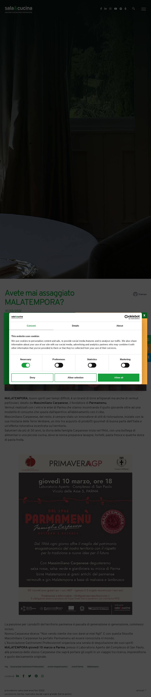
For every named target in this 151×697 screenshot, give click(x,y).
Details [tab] (75, 325)
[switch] (59, 365)
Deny (32, 377)
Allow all (118, 377)
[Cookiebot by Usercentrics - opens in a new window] (127, 317)
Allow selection (75, 377)
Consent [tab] (31, 325)
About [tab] (119, 325)
